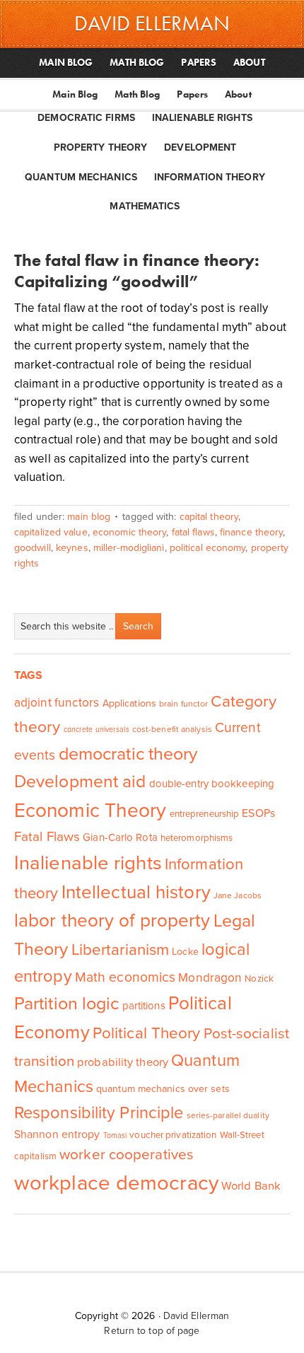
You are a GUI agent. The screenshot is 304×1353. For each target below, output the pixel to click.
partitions (143, 1005)
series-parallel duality (228, 1115)
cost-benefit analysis (172, 729)
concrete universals (96, 729)
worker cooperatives (126, 1154)
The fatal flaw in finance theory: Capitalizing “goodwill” (136, 270)
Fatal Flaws (193, 532)
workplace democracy (116, 1183)
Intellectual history (136, 892)
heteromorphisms (196, 838)
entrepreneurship (205, 814)
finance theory (251, 532)
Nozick (259, 979)
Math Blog (137, 94)
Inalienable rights (88, 863)
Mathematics (145, 206)
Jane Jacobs (238, 895)
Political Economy (208, 548)
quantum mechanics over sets (163, 1089)
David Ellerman (196, 1316)
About (238, 94)
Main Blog (75, 94)
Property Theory (101, 147)
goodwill (32, 548)
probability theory (122, 1062)
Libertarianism (120, 949)
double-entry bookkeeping (211, 783)
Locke (185, 952)
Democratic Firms (86, 118)
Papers (192, 94)
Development (200, 147)
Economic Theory (130, 532)
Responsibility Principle (98, 1113)
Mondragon (210, 977)
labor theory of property (112, 920)
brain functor (183, 704)
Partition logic (66, 1003)
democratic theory (128, 754)
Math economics (125, 977)
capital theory (209, 517)
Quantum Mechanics (81, 177)
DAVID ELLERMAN (152, 23)
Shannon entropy (57, 1134)
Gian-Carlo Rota (120, 837)
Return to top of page (151, 1331)
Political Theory (147, 1033)
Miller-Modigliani (129, 548)
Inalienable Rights (202, 118)
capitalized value (51, 532)
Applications (129, 703)
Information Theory (209, 177)
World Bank (251, 1186)
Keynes (72, 548)
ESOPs (258, 813)
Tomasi (115, 1135)
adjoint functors (57, 702)
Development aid (80, 781)
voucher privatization (172, 1135)
